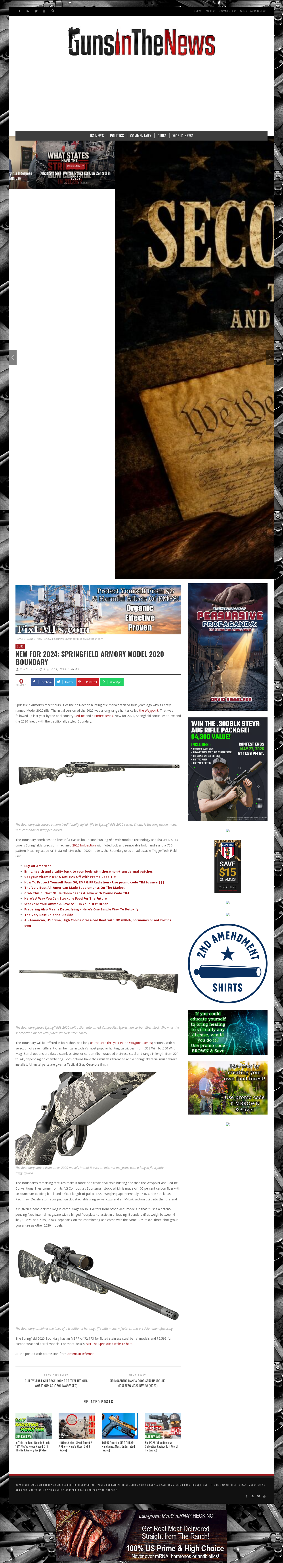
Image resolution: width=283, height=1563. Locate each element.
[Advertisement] (141, 95)
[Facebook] (19, 11)
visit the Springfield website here (109, 1344)
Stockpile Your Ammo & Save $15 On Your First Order (66, 904)
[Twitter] (36, 11)
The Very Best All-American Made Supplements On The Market (74, 887)
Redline (79, 716)
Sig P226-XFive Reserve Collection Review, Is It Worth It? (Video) (161, 1446)
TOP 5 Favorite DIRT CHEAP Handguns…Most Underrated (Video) (118, 1446)
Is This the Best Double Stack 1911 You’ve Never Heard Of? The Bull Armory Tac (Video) (32, 1446)
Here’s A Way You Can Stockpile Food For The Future (65, 898)
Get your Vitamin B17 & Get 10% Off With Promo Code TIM (70, 877)
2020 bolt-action (84, 845)
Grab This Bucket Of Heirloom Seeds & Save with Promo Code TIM (76, 893)
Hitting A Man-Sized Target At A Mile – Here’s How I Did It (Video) (76, 1446)
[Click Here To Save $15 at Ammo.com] (227, 866)
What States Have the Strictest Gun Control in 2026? (48, 175)
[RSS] (28, 11)
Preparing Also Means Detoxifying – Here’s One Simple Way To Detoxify (81, 909)
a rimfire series (102, 716)
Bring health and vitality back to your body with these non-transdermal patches (88, 871)
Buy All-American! (38, 866)
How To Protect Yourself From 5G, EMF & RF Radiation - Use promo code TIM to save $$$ (94, 882)
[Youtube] (44, 11)
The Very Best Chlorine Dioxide (48, 915)
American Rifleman (80, 1354)
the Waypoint (148, 710)
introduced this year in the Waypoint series (121, 1043)
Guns (30, 638)
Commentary (48, 166)
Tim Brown (27, 669)
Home (19, 638)
